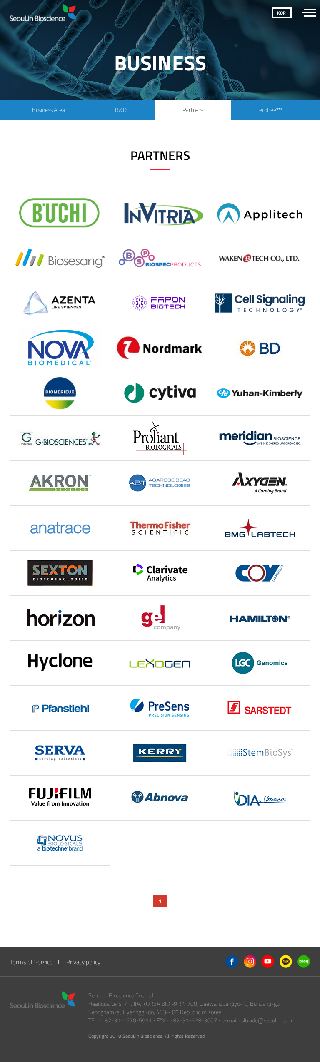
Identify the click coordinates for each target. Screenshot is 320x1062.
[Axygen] (260, 483)
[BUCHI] (60, 213)
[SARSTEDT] (260, 708)
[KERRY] (160, 753)
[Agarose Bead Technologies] (160, 483)
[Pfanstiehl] (60, 708)
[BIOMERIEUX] (60, 393)
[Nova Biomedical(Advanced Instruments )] (60, 348)
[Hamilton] (260, 618)
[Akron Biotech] (60, 483)
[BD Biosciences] (260, 348)
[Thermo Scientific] (160, 528)
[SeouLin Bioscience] (82, 12)
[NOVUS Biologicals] (60, 843)
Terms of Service (31, 962)
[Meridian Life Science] (260, 438)
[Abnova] (160, 798)
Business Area (48, 109)
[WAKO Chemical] (60, 798)
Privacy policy (83, 962)
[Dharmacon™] (60, 618)
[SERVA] (60, 753)
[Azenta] (60, 303)
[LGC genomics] (260, 663)
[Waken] (260, 258)
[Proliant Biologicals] (160, 438)
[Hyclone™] (60, 663)
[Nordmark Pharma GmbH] (160, 348)
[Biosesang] (60, 258)
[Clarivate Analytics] (160, 573)
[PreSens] (160, 708)
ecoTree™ (270, 109)
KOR (281, 13)
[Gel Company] (160, 618)
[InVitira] (160, 213)
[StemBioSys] (260, 753)
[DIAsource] (260, 798)
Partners (192, 109)
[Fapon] (160, 303)
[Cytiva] (160, 393)
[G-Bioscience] (60, 438)
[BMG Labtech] (260, 528)
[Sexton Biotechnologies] (60, 573)
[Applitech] (260, 213)
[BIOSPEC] (160, 258)
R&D (121, 109)
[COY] (260, 573)
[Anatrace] (60, 528)
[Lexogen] (160, 663)
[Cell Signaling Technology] (260, 303)
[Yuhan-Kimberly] (260, 393)
